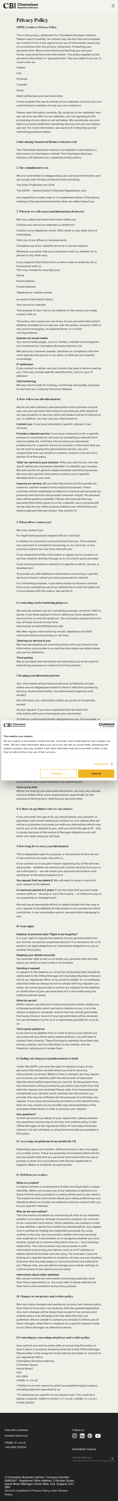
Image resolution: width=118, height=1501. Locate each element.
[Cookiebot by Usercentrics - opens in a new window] (101, 725)
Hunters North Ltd (16, 1435)
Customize (57, 773)
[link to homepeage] (20, 5)
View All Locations (16, 1430)
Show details (101, 764)
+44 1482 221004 (15, 1447)
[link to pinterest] (90, 1436)
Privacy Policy (40, 1490)
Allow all (96, 773)
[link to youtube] (98, 1435)
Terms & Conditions (17, 1490)
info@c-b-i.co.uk (15, 1442)
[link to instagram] (74, 1436)
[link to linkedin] (82, 1436)
